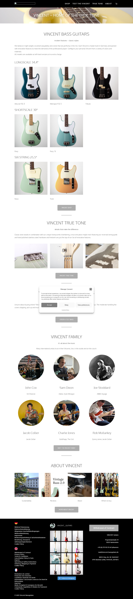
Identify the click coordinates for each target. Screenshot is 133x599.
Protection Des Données (23, 576)
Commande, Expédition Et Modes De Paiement (31, 587)
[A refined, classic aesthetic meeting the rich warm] (66, 547)
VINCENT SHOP (66, 208)
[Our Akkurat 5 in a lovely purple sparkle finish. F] (66, 569)
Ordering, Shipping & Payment (25, 564)
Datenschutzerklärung (22, 529)
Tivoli (52, 199)
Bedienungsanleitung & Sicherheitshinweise (30, 537)
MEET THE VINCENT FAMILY (66, 448)
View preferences (84, 305)
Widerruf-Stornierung (22, 527)
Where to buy (106, 501)
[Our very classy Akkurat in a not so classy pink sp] (77, 547)
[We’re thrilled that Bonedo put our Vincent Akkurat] (55, 558)
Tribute (88, 104)
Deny (66, 305)
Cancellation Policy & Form (24, 558)
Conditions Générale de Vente (25, 577)
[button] (91, 289)
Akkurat (17, 104)
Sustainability (26, 501)
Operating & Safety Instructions (25, 562)
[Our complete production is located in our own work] (77, 558)
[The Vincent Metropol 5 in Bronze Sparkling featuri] (77, 536)
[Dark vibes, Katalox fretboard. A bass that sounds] (55, 569)
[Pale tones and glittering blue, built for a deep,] (55, 547)
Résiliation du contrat (22, 574)
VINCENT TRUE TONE (66, 275)
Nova (16, 199)
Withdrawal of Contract (23, 552)
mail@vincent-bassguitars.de (108, 552)
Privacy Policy (19, 554)
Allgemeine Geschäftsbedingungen (27, 531)
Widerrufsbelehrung (22, 533)
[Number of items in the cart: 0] (116, 4)
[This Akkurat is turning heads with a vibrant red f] (66, 536)
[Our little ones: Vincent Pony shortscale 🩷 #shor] (66, 558)
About (80, 501)
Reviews (53, 501)
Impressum (18, 535)
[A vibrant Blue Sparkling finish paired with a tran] (55, 536)
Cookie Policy (65, 310)
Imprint (17, 560)
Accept (49, 305)
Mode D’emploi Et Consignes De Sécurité (29, 585)
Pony (16, 151)
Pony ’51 (53, 151)
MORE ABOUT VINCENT (66, 509)
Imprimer (18, 583)
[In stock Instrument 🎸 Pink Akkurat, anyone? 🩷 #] (77, 569)
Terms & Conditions (21, 556)
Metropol (53, 104)
